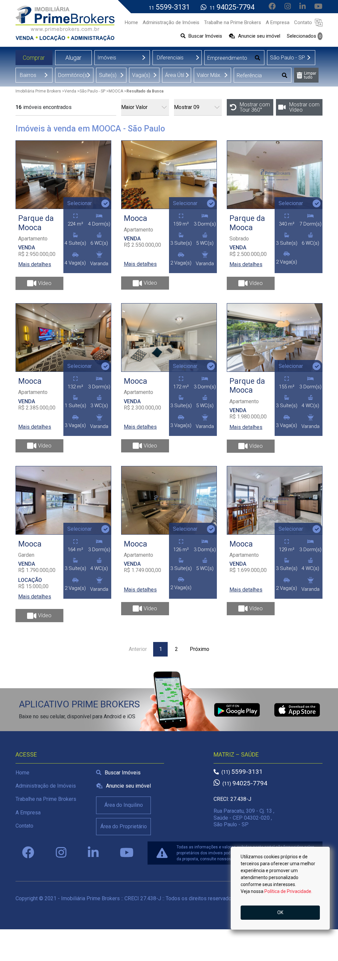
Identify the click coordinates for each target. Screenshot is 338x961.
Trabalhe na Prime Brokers (46, 799)
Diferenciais (170, 57)
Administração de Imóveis (46, 786)
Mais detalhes (34, 264)
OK (280, 912)
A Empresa (28, 812)
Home (22, 772)
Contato (24, 826)
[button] (318, 22)
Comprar (34, 57)
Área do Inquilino (123, 805)
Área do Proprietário (123, 826)
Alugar (73, 57)
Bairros (28, 75)
